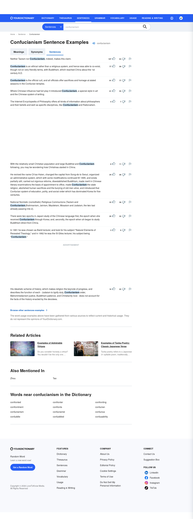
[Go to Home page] (22, 18)
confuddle (15, 416)
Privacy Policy (107, 459)
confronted (15, 402)
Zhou (13, 378)
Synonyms (37, 51)
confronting (100, 402)
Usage (60, 482)
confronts (57, 407)
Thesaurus (62, 459)
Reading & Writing (66, 487)
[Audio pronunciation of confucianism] (94, 43)
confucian (100, 407)
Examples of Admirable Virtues (49, 344)
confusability (101, 416)
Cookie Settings (108, 470)
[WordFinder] (181, 18)
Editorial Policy (107, 465)
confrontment (16, 407)
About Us (104, 454)
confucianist (59, 411)
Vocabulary (62, 476)
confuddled (58, 416)
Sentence (22, 34)
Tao (55, 378)
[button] (172, 18)
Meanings (19, 51)
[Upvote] (113, 59)
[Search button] (146, 27)
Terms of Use (106, 476)
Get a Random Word (22, 467)
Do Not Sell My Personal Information (110, 484)
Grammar (61, 470)
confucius (100, 411)
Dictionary (62, 454)
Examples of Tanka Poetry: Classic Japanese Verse (115, 344)
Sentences (50, 26)
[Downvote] (123, 59)
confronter (58, 402)
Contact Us (149, 454)
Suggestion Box (152, 459)
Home (12, 34)
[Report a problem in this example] (130, 59)
